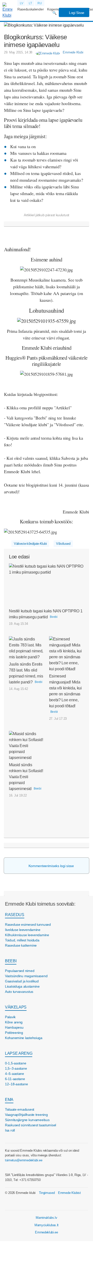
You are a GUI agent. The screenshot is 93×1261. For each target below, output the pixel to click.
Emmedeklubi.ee (46, 1232)
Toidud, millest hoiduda (22, 940)
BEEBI (10, 961)
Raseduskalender (30, 9)
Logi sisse (76, 13)
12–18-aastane (16, 1084)
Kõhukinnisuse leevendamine (27, 935)
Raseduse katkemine (21, 945)
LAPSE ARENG (18, 1053)
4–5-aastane (14, 1074)
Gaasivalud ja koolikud (22, 981)
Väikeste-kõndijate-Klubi (30, 544)
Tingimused (47, 1193)
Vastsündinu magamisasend (26, 976)
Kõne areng (14, 1022)
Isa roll (10, 1130)
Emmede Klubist (69, 1193)
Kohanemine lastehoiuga (23, 1038)
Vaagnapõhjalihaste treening (26, 1115)
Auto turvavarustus (19, 992)
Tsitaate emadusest (19, 1109)
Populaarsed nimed (19, 971)
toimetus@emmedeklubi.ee (23, 1160)
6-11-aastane (15, 1079)
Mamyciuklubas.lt (46, 1225)
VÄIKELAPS (16, 1007)
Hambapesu (14, 1027)
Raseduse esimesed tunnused (28, 924)
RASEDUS (14, 915)
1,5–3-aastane (16, 1068)
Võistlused (63, 544)
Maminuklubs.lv (46, 1217)
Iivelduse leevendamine (22, 930)
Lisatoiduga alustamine (22, 986)
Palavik (10, 1017)
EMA (9, 1099)
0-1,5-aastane (15, 1063)
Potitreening (14, 1033)
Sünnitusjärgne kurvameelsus (27, 1120)
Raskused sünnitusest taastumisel (30, 1125)
